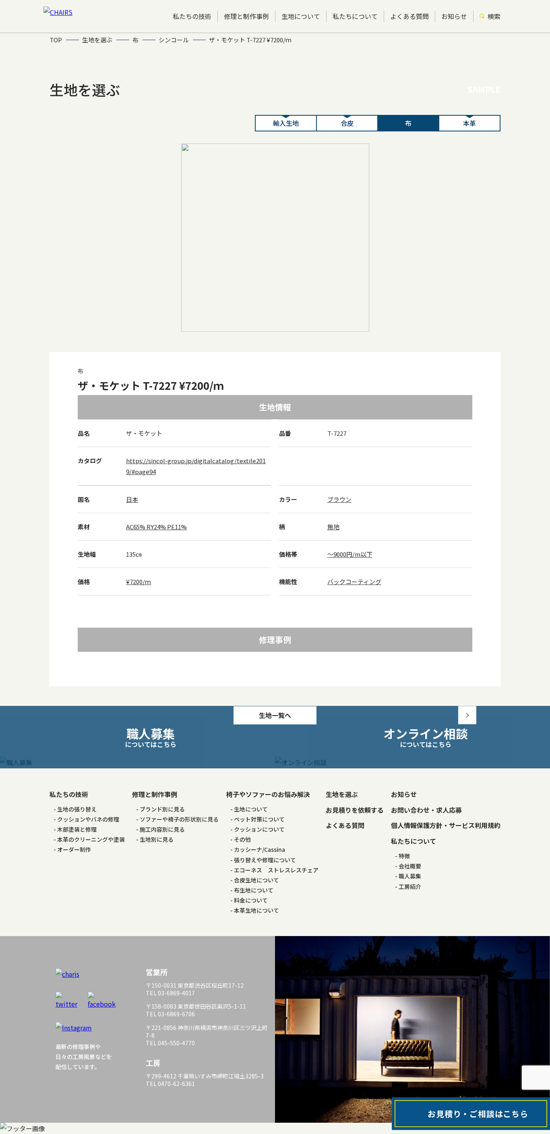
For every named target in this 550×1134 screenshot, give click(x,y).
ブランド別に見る (162, 809)
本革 (469, 123)
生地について (300, 16)
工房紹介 (410, 886)
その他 (242, 839)
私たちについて (355, 16)
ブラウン (339, 499)
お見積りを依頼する (355, 810)
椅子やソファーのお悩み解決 (268, 794)
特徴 (404, 856)
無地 (333, 526)
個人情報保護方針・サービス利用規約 (445, 825)
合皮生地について (256, 880)
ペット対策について (259, 819)
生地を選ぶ (342, 794)
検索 (494, 16)
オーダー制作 (74, 849)
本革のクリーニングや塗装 (91, 839)
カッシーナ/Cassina (259, 849)
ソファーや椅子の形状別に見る (179, 819)
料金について (251, 900)
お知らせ (454, 16)
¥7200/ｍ (138, 581)
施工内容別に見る (162, 829)
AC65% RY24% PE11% (156, 526)
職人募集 (410, 876)
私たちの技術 (192, 16)
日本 (132, 499)
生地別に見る (157, 839)
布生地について (253, 890)
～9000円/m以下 (349, 554)
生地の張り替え (77, 809)
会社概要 (410, 866)
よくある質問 (409, 16)
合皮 (347, 123)
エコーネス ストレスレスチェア (276, 870)
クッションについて (259, 829)
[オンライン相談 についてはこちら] (412, 762)
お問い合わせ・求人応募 (426, 810)
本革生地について (256, 910)
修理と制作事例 (246, 16)
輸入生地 (286, 123)
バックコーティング (354, 581)
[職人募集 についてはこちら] (137, 762)
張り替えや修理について (265, 860)
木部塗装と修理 (77, 829)
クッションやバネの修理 (88, 819)
